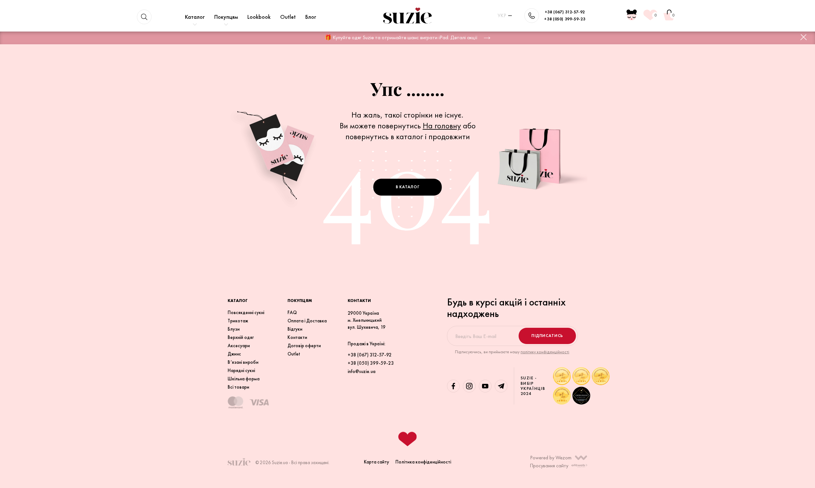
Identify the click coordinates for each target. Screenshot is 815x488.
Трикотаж (238, 321)
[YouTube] (485, 386)
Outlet (288, 16)
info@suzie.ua (361, 371)
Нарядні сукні (241, 370)
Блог (310, 16)
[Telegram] (501, 386)
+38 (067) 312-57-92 (565, 12)
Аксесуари (239, 345)
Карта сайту (376, 462)
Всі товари (238, 387)
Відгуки (294, 329)
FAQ (292, 312)
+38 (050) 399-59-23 (564, 19)
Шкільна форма (243, 379)
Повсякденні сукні (246, 312)
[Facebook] (453, 386)
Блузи (234, 329)
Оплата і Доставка (307, 321)
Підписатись (547, 335)
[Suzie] (407, 16)
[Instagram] (469, 386)
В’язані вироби (243, 362)
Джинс (234, 354)
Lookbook (259, 16)
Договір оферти (304, 345)
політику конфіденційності (545, 352)
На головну (442, 125)
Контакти (297, 337)
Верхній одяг (241, 337)
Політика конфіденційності (423, 462)
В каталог (408, 187)
